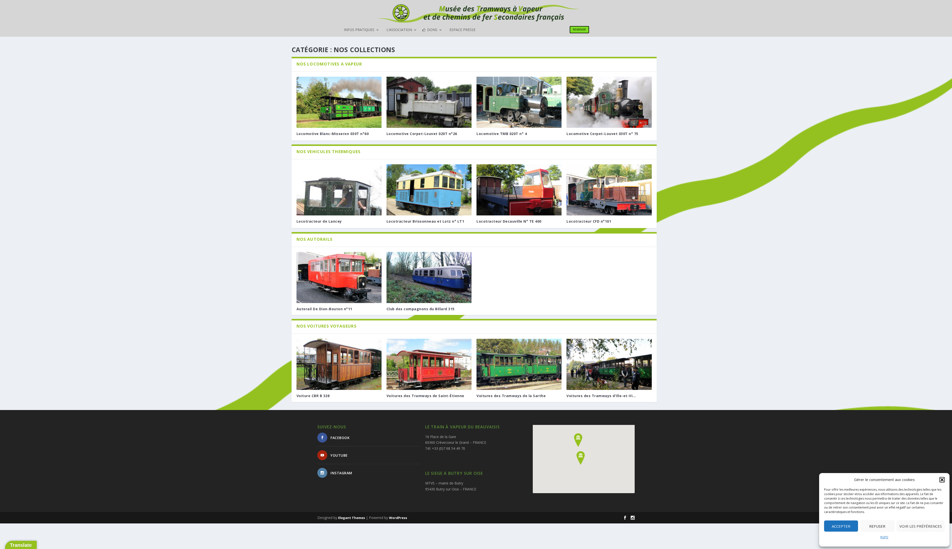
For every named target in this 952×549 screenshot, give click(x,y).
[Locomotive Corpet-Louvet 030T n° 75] (609, 102)
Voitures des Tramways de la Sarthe (511, 395)
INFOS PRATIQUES (359, 30)
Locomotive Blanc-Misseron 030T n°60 (333, 133)
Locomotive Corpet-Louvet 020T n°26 (422, 133)
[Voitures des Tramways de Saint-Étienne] (429, 364)
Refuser (877, 526)
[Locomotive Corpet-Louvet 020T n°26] (429, 102)
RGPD (884, 537)
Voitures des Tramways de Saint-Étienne (425, 395)
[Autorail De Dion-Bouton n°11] (339, 277)
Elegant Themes (351, 517)
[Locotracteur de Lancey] (339, 189)
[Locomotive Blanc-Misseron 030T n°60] (339, 102)
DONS (432, 30)
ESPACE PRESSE (462, 30)
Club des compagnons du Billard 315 (421, 309)
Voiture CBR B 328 (313, 395)
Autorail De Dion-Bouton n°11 (324, 309)
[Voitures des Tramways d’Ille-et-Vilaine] (609, 364)
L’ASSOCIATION (399, 30)
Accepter (841, 526)
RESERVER (579, 29)
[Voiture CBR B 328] (339, 364)
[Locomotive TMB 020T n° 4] (519, 102)
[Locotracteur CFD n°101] (609, 189)
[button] (942, 479)
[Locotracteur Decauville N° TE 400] (519, 189)
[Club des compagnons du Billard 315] (429, 277)
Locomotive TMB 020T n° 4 (501, 133)
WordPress (398, 517)
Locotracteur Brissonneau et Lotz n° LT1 (425, 221)
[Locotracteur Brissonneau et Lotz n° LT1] (429, 189)
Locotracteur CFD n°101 (588, 221)
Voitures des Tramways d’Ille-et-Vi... (601, 395)
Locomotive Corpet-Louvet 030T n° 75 (602, 133)
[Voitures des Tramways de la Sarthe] (519, 364)
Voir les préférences (920, 526)
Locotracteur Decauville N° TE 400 (508, 221)
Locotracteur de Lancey (319, 221)
